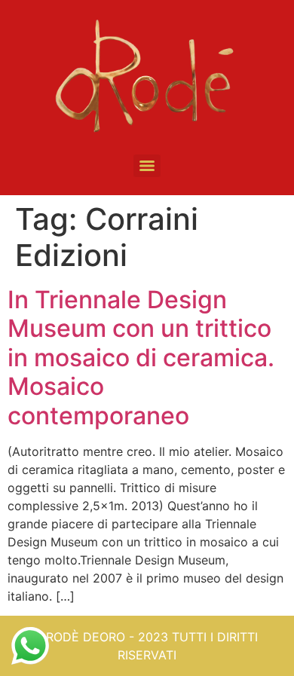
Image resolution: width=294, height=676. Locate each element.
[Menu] (147, 165)
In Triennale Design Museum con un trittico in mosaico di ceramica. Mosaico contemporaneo (141, 357)
